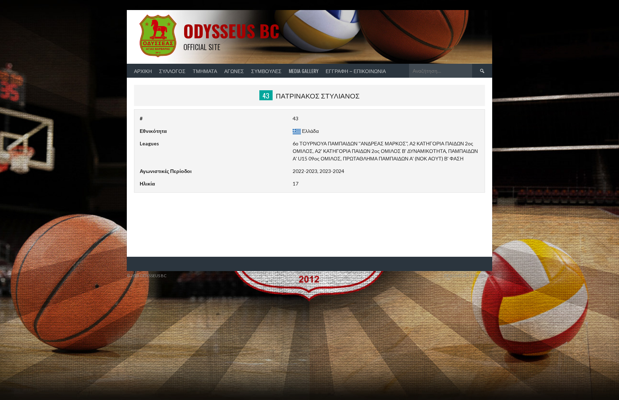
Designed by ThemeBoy (468, 275)
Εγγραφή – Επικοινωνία (356, 70)
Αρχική (143, 70)
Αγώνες (234, 70)
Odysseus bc (231, 30)
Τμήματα (205, 70)
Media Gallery (303, 70)
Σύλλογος (172, 70)
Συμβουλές (266, 70)
